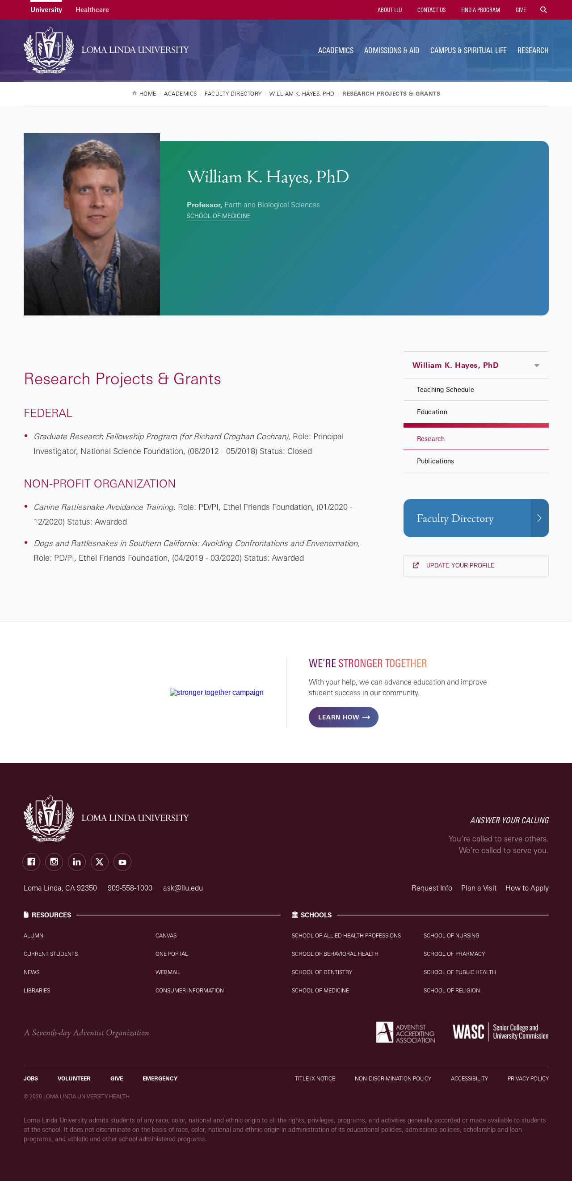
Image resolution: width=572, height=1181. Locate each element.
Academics (335, 50)
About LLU (389, 9)
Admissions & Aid (392, 50)
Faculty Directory (455, 518)
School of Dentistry (322, 972)
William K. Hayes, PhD (455, 365)
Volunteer (74, 1078)
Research (533, 50)
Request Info (432, 887)
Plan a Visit (478, 887)
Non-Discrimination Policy (393, 1078)
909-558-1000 (131, 887)
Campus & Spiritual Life (468, 50)
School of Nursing (451, 935)
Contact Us (431, 9)
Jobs (31, 1078)
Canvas (166, 935)
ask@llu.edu (183, 887)
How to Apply (527, 887)
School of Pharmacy (454, 953)
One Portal (172, 953)
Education (432, 412)
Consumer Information (190, 990)
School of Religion (452, 990)
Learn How (338, 717)
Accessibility (469, 1078)
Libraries (37, 990)
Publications (435, 461)
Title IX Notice (315, 1078)
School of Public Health (460, 972)
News (31, 972)
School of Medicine (219, 215)
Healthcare (92, 9)
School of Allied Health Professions (346, 935)
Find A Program (480, 9)
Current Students (51, 953)
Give (520, 9)
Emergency (160, 1078)
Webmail (168, 972)
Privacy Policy (528, 1078)
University (46, 9)
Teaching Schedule (445, 389)
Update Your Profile (460, 565)
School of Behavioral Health (335, 953)
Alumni (34, 935)
